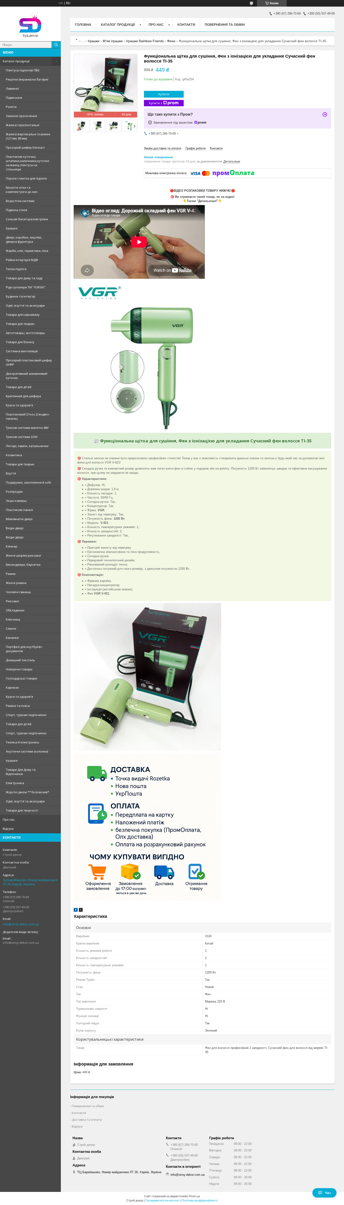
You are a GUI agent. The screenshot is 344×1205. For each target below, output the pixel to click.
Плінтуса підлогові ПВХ (23, 70)
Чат (328, 1193)
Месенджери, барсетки (23, 564)
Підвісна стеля (16, 210)
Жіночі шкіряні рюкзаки (23, 555)
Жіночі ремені (16, 583)
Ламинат (12, 88)
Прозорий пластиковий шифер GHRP (29, 362)
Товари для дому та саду (24, 278)
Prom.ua (194, 1196)
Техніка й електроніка (22, 742)
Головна (83, 24)
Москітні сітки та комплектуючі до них (21, 189)
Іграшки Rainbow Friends (145, 41)
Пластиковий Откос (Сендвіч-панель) (28, 416)
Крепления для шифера (23, 396)
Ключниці (13, 619)
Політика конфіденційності (200, 1200)
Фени (171, 41)
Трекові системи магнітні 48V (27, 428)
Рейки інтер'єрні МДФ (22, 260)
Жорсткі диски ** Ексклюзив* (27, 792)
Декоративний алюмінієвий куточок (26, 375)
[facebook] (76, 910)
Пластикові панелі (19, 510)
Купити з (155, 103)
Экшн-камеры (16, 501)
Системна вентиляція (22, 351)
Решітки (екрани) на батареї (27, 79)
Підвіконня (14, 98)
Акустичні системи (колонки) (27, 751)
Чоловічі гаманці (18, 592)
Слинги (11, 628)
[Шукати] (56, 44)
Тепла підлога (16, 269)
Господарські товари (21, 678)
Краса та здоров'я (19, 405)
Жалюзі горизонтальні (22, 125)
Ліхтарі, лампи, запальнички (27, 446)
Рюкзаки (12, 601)
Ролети (11, 107)
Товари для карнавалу (23, 314)
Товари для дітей (18, 387)
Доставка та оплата (87, 1119)
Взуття (11, 473)
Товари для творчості (22, 810)
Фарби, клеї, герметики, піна (27, 251)
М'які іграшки (113, 41)
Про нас (9, 819)
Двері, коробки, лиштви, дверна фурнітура (24, 239)
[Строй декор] (30, 21)
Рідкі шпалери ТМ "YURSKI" (25, 287)
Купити (163, 94)
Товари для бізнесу (20, 342)
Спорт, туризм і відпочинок (26, 715)
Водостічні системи (20, 201)
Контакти (186, 24)
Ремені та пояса (18, 706)
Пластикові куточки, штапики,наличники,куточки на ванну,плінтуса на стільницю (27, 162)
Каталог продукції (16, 61)
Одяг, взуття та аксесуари (25, 305)
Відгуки (8, 829)
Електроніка (15, 783)
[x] (81, 910)
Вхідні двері (14, 528)
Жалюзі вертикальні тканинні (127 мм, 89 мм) (28, 136)
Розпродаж (14, 491)
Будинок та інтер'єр (20, 296)
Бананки (12, 638)
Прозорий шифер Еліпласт (25, 147)
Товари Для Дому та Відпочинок (21, 772)
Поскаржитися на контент (162, 1200)
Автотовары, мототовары (25, 333)
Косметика (14, 455)
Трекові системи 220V (22, 437)
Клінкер (11, 546)
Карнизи (12, 687)
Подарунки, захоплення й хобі (28, 482)
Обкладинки (15, 610)
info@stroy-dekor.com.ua (21, 924)
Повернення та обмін (225, 24)
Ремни (10, 574)
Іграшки (12, 228)
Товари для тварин (20, 324)
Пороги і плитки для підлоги (26, 178)
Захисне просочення (21, 116)
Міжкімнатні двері (19, 519)
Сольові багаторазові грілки (27, 219)
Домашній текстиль (20, 660)
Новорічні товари (19, 669)
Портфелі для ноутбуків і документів (24, 649)
